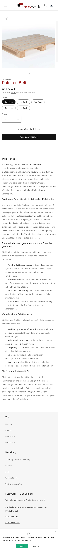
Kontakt (8, 430)
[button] (5, 5)
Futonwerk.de (11, 516)
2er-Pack (9, 102)
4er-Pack (38, 102)
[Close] (55, 531)
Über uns (9, 424)
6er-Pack (23, 108)
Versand (13, 92)
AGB (7, 472)
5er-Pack (9, 108)
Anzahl (4, 114)
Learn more (26, 540)
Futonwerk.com (12, 522)
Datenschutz (10, 442)
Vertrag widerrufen (13, 484)
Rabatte (8, 465)
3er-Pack (23, 102)
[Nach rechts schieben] (35, 73)
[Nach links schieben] (23, 73)
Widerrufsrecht (11, 478)
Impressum (10, 436)
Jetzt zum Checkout (29, 137)
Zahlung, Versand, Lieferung (17, 459)
